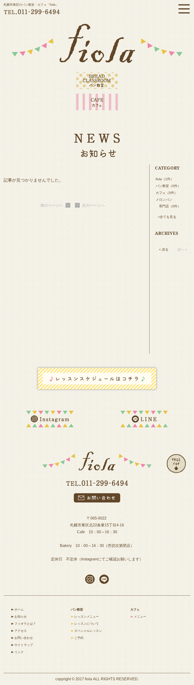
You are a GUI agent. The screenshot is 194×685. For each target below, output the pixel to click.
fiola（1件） (165, 179)
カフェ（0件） (166, 193)
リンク (19, 652)
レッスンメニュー (86, 616)
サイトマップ (23, 645)
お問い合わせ (23, 638)
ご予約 (79, 638)
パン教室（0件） (168, 186)
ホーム (19, 609)
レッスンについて (86, 623)
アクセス (20, 631)
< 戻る (163, 249)
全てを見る (168, 217)
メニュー (140, 616)
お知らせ (20, 616)
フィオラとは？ (25, 623)
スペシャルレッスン (88, 631)
